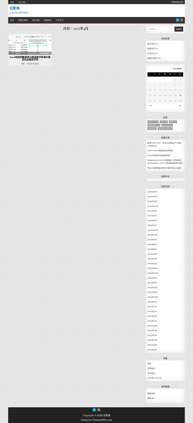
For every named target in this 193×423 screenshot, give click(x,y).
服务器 (152, 128)
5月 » (180, 105)
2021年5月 (152, 311)
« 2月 (150, 105)
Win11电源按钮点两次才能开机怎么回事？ (165, 168)
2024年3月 (152, 216)
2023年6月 (152, 249)
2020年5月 (152, 340)
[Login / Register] (177, 20)
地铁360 (151, 398)
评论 (151, 373)
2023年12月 (153, 230)
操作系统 (167, 125)
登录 (149, 363)
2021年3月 (152, 316)
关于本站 (22, 2)
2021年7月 (152, 307)
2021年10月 (153, 297)
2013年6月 (152, 350)
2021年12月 (153, 287)
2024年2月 (152, 220)
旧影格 (15, 8)
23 (180, 95)
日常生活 (59, 20)
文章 (151, 368)
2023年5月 (152, 254)
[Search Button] (181, 20)
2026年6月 (152, 192)
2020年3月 (152, 345)
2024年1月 (152, 225)
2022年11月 (153, 268)
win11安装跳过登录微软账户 (159, 155)
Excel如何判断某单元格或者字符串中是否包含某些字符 (30, 58)
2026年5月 (152, 197)
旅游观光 (47, 20)
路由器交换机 (165, 128)
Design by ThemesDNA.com (96, 420)
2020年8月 (152, 330)
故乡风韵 (36, 20)
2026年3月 (152, 201)
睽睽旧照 (151, 393)
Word (173, 121)
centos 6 (153, 121)
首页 (12, 2)
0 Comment (46, 53)
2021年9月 (152, 302)
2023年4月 (152, 259)
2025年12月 (153, 206)
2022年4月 (152, 278)
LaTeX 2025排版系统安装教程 (160, 150)
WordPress (154, 125)
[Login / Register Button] (94, 410)
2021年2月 (152, 321)
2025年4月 (152, 211)
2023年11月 (153, 235)
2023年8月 (152, 244)
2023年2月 (152, 263)
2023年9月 (152, 240)
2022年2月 (152, 283)
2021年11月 (152, 292)
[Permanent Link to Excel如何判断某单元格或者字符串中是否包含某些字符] (30, 44)
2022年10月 (153, 273)
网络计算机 (23, 20)
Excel (163, 121)
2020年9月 (152, 326)
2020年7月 (152, 335)
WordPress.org (155, 378)
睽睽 (23, 64)
